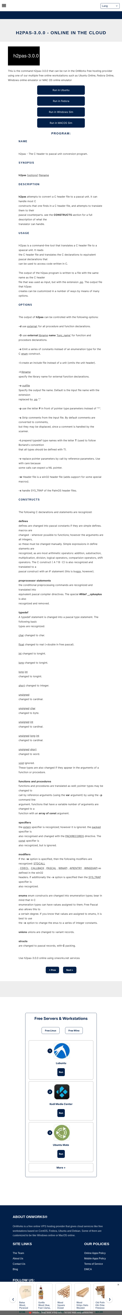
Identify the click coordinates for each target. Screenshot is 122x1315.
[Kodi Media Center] (62, 1092)
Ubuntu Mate (61, 1144)
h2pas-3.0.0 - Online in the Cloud (61, 32)
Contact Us (19, 1264)
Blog (15, 1269)
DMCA (88, 1269)
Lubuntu (61, 1063)
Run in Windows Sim (61, 112)
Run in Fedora (61, 101)
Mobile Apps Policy (95, 1258)
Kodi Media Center (61, 1104)
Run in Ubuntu (61, 90)
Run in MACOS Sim (61, 122)
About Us (18, 1258)
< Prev (52, 970)
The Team (18, 1253)
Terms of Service (93, 1264)
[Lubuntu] (62, 1051)
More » (61, 1167)
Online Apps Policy (95, 1253)
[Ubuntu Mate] (62, 1133)
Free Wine (73, 1030)
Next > (69, 970)
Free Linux (50, 1030)
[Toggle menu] (4, 5)
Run (61, 1072)
